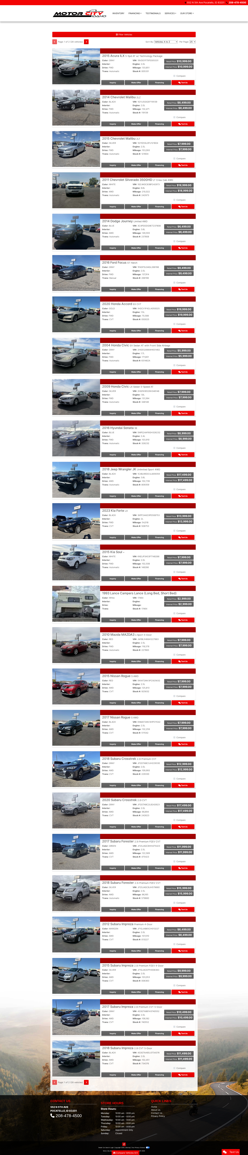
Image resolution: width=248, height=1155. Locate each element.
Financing (159, 82)
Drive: (105, 67)
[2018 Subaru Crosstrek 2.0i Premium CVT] (76, 769)
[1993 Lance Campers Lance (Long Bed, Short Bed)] (76, 603)
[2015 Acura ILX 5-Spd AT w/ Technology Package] (76, 66)
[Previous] (54, 41)
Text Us (184, 82)
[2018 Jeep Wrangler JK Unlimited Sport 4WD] (76, 479)
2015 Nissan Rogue (120, 676)
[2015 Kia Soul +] (76, 562)
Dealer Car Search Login (106, 1147)
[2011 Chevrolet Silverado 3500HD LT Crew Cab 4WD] (76, 190)
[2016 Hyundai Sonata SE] (76, 438)
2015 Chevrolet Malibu (121, 138)
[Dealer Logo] (79, 13)
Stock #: (137, 71)
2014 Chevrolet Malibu (121, 97)
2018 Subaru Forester (131, 883)
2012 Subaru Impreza (127, 924)
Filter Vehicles (125, 34)
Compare (180, 76)
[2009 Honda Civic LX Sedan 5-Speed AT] (76, 397)
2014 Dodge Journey (125, 221)
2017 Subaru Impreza (132, 1007)
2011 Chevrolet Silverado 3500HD (137, 180)
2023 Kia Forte (115, 510)
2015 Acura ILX (132, 56)
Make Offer (136, 82)
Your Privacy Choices (138, 1147)
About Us (155, 1110)
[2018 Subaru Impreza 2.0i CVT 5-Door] (76, 1058)
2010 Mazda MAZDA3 (127, 634)
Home (154, 1106)
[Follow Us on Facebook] (124, 1144)
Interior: (106, 64)
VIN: (135, 60)
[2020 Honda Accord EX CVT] (76, 314)
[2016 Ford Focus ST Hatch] (76, 272)
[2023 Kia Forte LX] (76, 521)
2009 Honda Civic (127, 386)
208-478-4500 (237, 2)
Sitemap (127, 1147)
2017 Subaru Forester (131, 841)
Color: (105, 60)
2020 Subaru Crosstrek (124, 800)
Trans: (105, 71)
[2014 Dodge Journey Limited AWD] (76, 231)
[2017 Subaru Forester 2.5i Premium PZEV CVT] (76, 851)
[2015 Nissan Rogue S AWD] (76, 686)
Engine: (136, 64)
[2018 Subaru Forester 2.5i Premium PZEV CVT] (76, 893)
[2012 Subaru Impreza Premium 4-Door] (76, 934)
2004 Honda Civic (136, 345)
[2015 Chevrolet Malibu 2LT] (76, 149)
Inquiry (113, 82)
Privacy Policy (158, 1116)
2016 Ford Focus (119, 262)
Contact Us (156, 1113)
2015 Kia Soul (113, 552)
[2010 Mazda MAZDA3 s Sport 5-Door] (76, 645)
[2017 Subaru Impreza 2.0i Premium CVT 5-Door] (76, 1017)
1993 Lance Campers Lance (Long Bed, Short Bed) (139, 593)
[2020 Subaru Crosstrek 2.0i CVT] (76, 810)
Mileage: (137, 67)
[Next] (86, 41)
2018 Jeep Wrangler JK (131, 469)
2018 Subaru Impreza (127, 1048)
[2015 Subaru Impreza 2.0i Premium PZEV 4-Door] (76, 975)
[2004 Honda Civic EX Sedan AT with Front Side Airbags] (76, 355)
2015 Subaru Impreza (133, 965)
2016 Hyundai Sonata (119, 428)
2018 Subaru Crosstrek (129, 759)
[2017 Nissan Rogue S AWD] (76, 727)
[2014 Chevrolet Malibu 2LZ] (76, 107)
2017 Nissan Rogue (120, 717)
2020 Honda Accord (121, 304)
